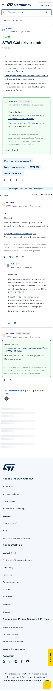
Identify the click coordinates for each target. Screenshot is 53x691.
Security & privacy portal (14, 649)
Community (8, 567)
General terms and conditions (16, 538)
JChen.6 (15, 264)
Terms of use (13, 677)
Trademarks (9, 680)
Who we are (8, 487)
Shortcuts (7, 605)
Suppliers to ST (10, 523)
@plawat (8, 218)
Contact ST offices (11, 553)
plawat (9, 28)
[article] (26, 230)
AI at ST (6, 589)
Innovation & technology (14, 509)
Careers (6, 516)
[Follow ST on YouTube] (27, 662)
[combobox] (26, 12)
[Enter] (4, 12)
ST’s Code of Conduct (13, 641)
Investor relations (11, 494)
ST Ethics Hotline (10, 634)
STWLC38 (34, 167)
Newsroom (8, 575)
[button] (3, 5)
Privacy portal (24, 680)
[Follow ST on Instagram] (16, 662)
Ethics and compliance (13, 627)
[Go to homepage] (9, 470)
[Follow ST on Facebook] (21, 662)
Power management (13, 20)
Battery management (14, 167)
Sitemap (6, 612)
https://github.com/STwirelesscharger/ (20, 234)
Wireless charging (13, 173)
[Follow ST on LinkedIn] (10, 662)
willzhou (13, 101)
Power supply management (17, 161)
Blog (5, 530)
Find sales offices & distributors (17, 560)
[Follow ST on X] (4, 662)
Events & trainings (11, 582)
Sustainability (9, 501)
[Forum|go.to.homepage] (19, 5)
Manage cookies (41, 680)
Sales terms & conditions (33, 677)
